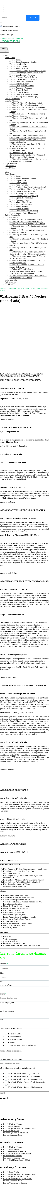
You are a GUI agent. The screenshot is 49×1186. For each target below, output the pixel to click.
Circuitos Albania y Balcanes (16, 116)
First (1, 973)
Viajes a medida (11, 163)
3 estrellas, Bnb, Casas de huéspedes (22, 1045)
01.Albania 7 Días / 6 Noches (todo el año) (26, 103)
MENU (3, 49)
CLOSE (4, 51)
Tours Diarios (10, 58)
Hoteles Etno (13, 1042)
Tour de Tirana (15, 60)
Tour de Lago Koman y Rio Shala (22, 75)
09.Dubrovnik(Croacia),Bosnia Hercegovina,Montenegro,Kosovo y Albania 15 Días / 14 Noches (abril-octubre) (27, 155)
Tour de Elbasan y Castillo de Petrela (23, 77)
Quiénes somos (10, 166)
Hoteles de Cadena (15, 1034)
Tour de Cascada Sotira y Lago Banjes (24, 79)
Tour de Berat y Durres (18, 66)
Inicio (7, 55)
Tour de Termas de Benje (19, 90)
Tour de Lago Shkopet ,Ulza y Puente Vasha (26, 73)
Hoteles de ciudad (15, 1040)
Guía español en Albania (9, 30)
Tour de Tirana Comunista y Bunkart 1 (24, 62)
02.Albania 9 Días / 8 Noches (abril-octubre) (26, 105)
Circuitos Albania (11, 101)
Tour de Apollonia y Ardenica (21, 88)
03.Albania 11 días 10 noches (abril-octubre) (25, 1079)
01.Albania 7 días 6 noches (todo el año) (23, 1073)
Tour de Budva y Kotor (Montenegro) (24, 97)
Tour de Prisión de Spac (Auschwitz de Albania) (28, 71)
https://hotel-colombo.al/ (31, 882)
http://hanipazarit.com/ (11, 873)
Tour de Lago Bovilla (18, 64)
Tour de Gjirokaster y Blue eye (21, 81)
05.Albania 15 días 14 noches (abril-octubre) (25, 1087)
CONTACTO (10, 168)
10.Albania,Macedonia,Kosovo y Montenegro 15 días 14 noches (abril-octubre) (28, 160)
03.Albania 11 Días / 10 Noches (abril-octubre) (27, 107)
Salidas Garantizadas (12, 99)
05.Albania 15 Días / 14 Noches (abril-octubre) (27, 114)
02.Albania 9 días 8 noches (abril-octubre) (24, 1076)
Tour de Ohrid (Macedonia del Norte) (24, 94)
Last (1, 982)
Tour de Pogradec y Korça (19, 84)
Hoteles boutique (14, 1037)
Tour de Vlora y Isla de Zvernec (22, 86)
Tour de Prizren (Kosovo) (19, 92)
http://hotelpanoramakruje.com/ (35, 869)
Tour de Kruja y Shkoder (19, 68)
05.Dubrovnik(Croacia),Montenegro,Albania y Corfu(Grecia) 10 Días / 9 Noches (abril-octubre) (28, 136)
